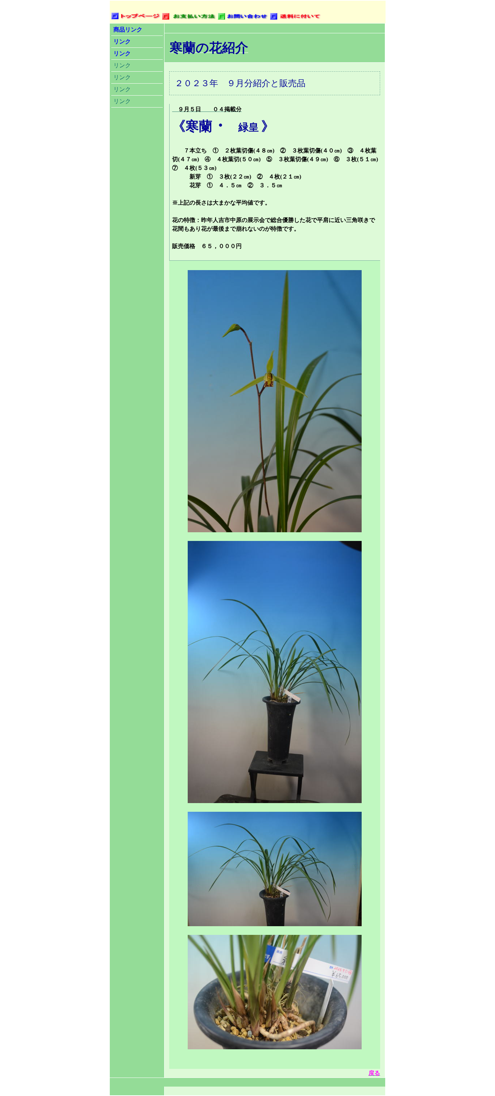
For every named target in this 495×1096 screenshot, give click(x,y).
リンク (122, 41)
